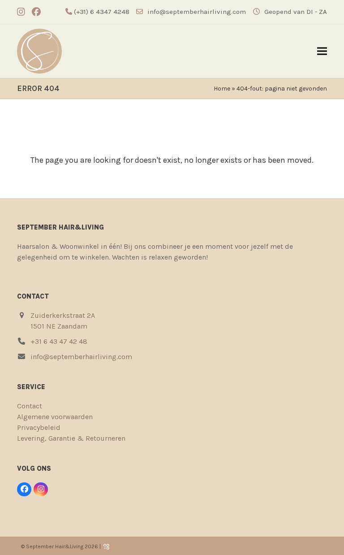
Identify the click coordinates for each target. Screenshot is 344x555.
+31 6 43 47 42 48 (58, 341)
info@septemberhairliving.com (196, 12)
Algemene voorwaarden (55, 416)
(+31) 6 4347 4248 (100, 12)
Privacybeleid (38, 427)
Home (222, 88)
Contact (29, 406)
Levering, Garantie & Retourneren (71, 438)
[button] (322, 51)
